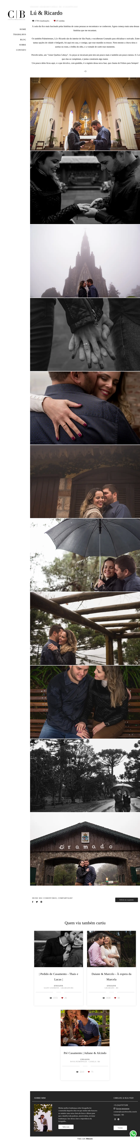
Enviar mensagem (122, 1108)
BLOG (23, 40)
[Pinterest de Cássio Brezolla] (118, 1119)
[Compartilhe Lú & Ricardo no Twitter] (37, 902)
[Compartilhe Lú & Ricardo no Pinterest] (41, 902)
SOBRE (22, 45)
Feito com (85, 1139)
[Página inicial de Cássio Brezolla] (15, 14)
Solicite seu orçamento (126, 900)
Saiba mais (66, 1127)
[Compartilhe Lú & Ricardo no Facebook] (32, 902)
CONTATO (21, 50)
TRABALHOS (19, 34)
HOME (23, 29)
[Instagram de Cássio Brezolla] (115, 1119)
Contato (120, 1128)
